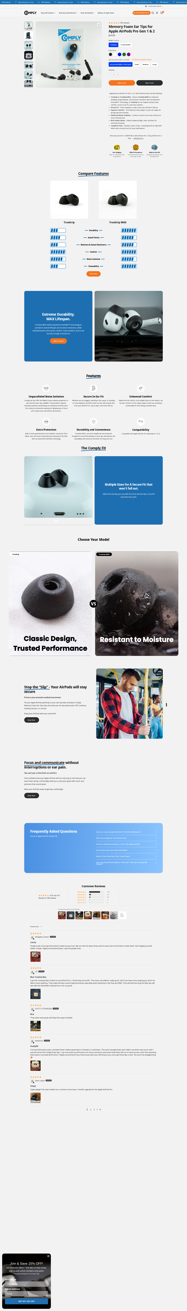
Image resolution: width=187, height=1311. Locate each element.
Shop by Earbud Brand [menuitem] (67, 13)
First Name (10, 1279)
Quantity (111, 70)
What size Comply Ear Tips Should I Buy (111, 838)
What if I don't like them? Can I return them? (113, 856)
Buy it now (150, 83)
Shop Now (93, 274)
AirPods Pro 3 (138, 138)
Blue (119, 54)
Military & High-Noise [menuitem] (106, 13)
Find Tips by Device (142, 13)
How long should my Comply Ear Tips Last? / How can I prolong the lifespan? (121, 863)
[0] (161, 12)
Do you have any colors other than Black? (112, 850)
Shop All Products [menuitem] (47, 13)
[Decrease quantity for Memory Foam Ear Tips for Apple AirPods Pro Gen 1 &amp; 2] (110, 74)
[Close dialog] (48, 1256)
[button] (114, 23)
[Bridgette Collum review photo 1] (35, 956)
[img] (35, 933)
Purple (128, 54)
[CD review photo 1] (35, 994)
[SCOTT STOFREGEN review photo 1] (35, 1026)
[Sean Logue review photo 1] (35, 1098)
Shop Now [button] (31, 720)
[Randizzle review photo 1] (35, 1065)
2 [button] (90, 1109)
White (115, 54)
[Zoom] (98, 24)
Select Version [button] (58, 341)
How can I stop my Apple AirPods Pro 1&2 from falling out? (118, 832)
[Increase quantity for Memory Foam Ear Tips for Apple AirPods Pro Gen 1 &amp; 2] (117, 74)
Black (110, 54)
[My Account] (157, 12)
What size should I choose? (143, 59)
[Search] (153, 12)
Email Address (12, 1289)
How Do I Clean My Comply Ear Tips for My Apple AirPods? (118, 844)
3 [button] (94, 1109)
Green (124, 54)
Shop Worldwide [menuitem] (87, 13)
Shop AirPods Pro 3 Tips (35, 2)
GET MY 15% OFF (26, 1301)
